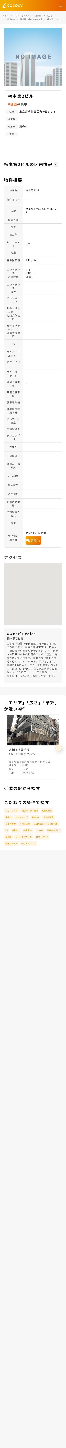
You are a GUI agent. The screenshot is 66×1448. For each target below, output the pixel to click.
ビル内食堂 (10, 823)
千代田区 (11, 19)
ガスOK (39, 830)
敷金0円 (35, 817)
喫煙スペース (11, 843)
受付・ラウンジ (28, 843)
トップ (6, 15)
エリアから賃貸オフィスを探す (27, 15)
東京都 (50, 15)
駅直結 (8, 836)
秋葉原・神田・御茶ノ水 (31, 19)
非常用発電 (48, 817)
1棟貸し (15, 830)
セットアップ (22, 817)
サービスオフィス (24, 836)
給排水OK (27, 830)
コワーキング (42, 836)
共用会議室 (25, 823)
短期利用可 (47, 810)
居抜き (8, 817)
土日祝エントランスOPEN (46, 823)
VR (6, 830)
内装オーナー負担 (30, 810)
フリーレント (11, 810)
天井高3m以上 (53, 830)
